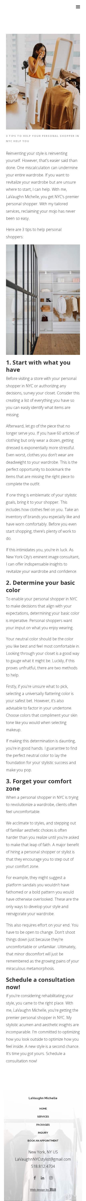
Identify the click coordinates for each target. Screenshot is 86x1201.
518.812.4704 (43, 1166)
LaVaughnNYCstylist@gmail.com (43, 1159)
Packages (43, 1124)
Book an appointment (43, 1140)
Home (43, 1108)
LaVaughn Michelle (43, 1098)
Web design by (40, 1189)
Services (43, 1116)
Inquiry (43, 1132)
